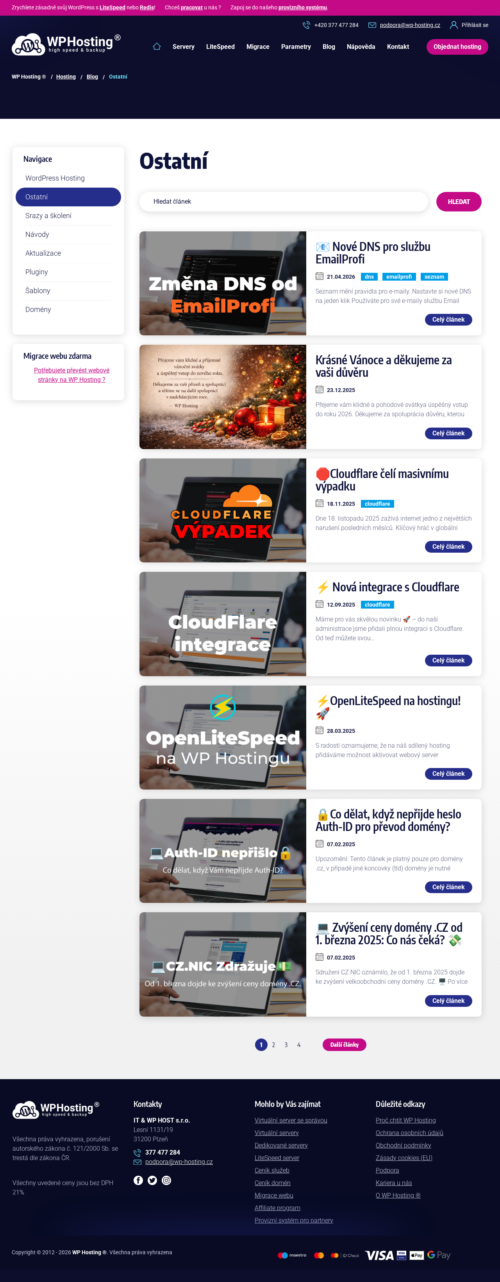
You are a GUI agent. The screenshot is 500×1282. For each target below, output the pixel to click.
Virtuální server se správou (291, 1120)
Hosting (66, 76)
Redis (147, 7)
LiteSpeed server (277, 1158)
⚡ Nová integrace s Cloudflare (387, 586)
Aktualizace (43, 253)
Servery (184, 46)
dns (369, 277)
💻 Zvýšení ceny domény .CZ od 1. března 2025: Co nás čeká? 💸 (389, 933)
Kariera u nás (394, 1183)
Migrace (258, 46)
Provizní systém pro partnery (294, 1220)
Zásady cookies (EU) (404, 1158)
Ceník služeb (272, 1170)
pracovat (192, 7)
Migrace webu (274, 1195)
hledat (459, 202)
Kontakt (398, 46)
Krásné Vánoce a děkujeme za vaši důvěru (384, 366)
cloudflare (377, 504)
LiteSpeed (112, 7)
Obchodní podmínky (403, 1145)
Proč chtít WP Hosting (406, 1120)
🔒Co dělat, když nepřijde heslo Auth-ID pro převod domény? (388, 820)
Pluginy (36, 272)
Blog (329, 46)
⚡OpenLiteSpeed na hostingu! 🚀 (388, 706)
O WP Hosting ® (398, 1195)
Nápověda (361, 46)
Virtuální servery (277, 1133)
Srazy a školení (48, 215)
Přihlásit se (475, 25)
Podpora (387, 1170)
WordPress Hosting (55, 178)
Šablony (37, 290)
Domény (38, 309)
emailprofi (399, 277)
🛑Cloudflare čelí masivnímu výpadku (382, 479)
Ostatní (36, 197)
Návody (37, 234)
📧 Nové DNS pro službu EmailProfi (373, 252)
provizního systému (303, 7)
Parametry (296, 46)
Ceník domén (273, 1183)
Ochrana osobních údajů (409, 1133)
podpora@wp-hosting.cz (410, 25)
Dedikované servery (281, 1145)
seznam (434, 277)
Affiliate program (277, 1208)
